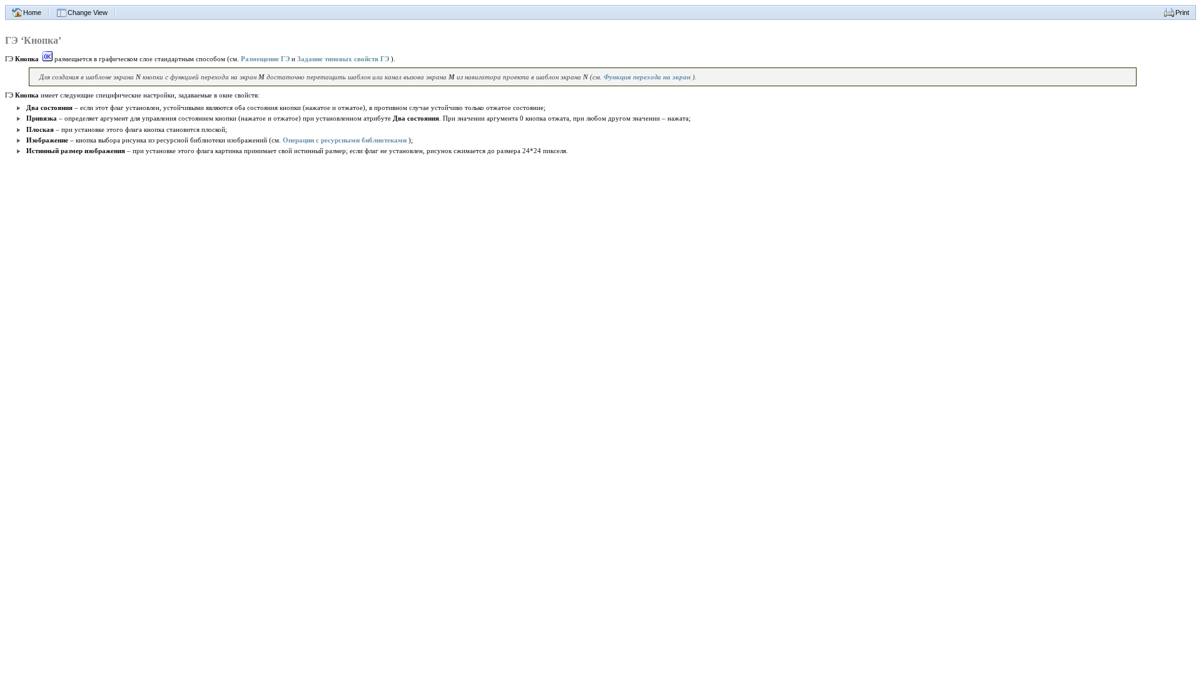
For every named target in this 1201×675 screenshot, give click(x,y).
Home (32, 12)
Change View (88, 12)
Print (1182, 12)
